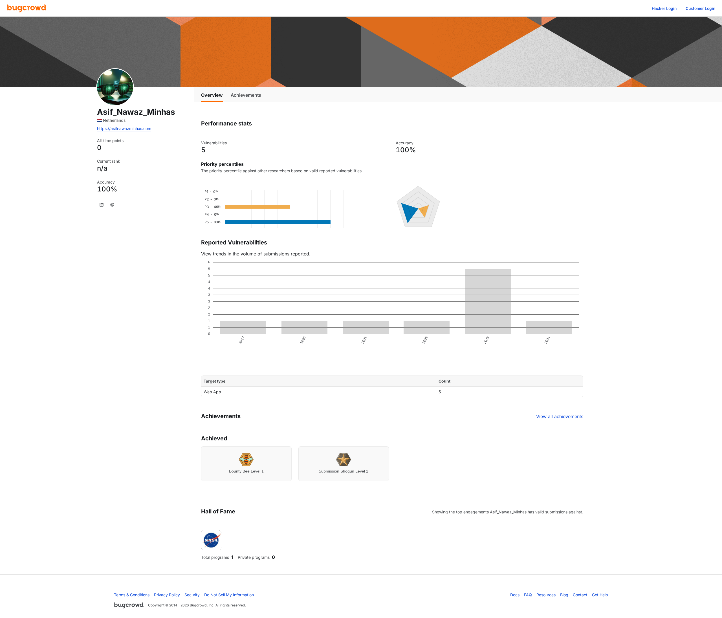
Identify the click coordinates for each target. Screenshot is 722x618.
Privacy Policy (167, 594)
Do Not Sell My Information (229, 594)
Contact (580, 594)
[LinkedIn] (101, 204)
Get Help (600, 594)
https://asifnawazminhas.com (124, 128)
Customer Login (700, 8)
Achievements (246, 95)
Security (192, 594)
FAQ (528, 594)
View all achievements (559, 416)
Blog (564, 594)
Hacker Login (664, 8)
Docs (515, 594)
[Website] (112, 204)
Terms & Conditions (131, 594)
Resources (546, 594)
